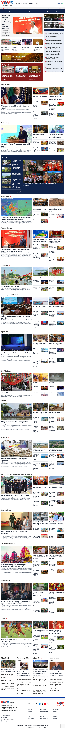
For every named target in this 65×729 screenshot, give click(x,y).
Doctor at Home (38, 11)
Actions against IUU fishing (10, 295)
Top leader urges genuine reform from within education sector (54, 48)
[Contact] (1, 727)
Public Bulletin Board (57, 713)
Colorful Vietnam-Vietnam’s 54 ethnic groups (16, 474)
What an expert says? (55, 659)
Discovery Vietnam (29, 11)
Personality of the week (23, 659)
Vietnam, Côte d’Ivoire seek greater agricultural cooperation (54, 67)
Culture (3, 401)
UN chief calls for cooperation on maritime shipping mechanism (54, 39)
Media (31, 3)
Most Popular (53, 29)
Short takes (5, 196)
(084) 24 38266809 (6, 715)
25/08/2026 (49, 25)
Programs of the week (52, 23)
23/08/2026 (62, 25)
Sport (57, 11)
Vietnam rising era (7, 228)
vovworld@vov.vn (6, 720)
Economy (4, 437)
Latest (46, 29)
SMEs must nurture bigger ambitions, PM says (16, 48)
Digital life (4, 332)
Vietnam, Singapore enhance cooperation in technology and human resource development (53, 53)
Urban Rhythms (6, 658)
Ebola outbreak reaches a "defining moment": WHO (37, 48)
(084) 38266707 (6, 717)
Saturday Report (6, 510)
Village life (55, 718)
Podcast (25, 3)
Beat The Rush (6, 371)
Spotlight (4, 65)
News (41, 713)
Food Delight (45, 11)
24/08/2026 (55, 25)
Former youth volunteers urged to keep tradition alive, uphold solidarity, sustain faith (54, 35)
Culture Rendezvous (8, 543)
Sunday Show (5, 580)
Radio (19, 3)
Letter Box (52, 11)
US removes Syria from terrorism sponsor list (54, 44)
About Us (36, 658)
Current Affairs (21, 11)
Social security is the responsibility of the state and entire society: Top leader (54, 63)
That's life (55, 716)
